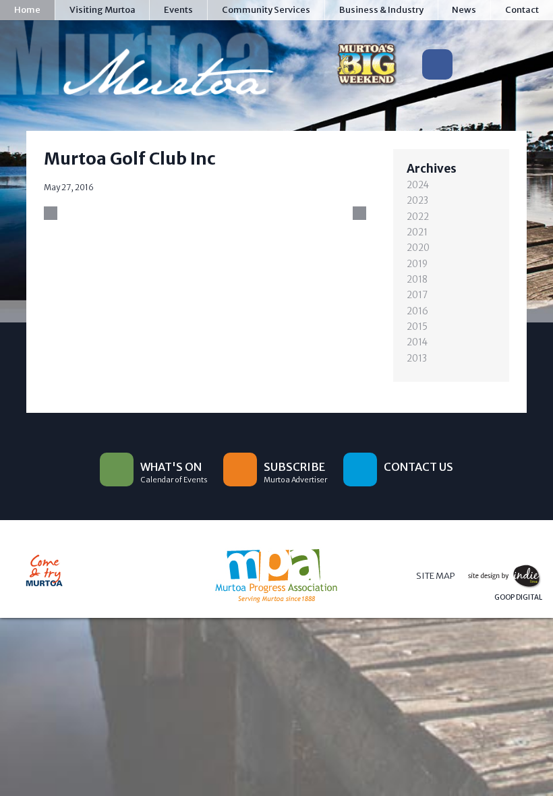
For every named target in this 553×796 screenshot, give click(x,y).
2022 (418, 217)
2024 (418, 185)
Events (178, 10)
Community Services (266, 10)
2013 (417, 358)
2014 (417, 342)
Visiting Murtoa (102, 10)
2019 (417, 264)
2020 (418, 248)
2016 (417, 311)
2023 (417, 200)
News (464, 10)
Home (27, 10)
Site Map (435, 575)
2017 (417, 295)
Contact (522, 10)
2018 (417, 279)
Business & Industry (381, 10)
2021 (417, 232)
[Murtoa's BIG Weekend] (366, 67)
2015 (417, 327)
